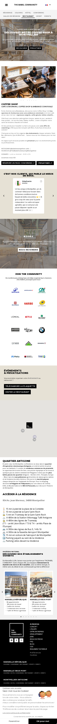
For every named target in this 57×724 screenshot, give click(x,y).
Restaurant (28, 16)
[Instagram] (21, 640)
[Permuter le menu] (7, 4)
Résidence (7, 13)
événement (33, 378)
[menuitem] (48, 4)
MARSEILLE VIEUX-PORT (14, 671)
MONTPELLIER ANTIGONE (15, 680)
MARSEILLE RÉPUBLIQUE (15, 662)
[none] (48, 4)
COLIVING (6, 664)
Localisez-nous (8, 158)
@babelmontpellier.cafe (19, 149)
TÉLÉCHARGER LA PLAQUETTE (20, 386)
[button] (4, 82)
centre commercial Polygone (26, 473)
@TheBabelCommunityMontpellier (22, 151)
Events (47, 16)
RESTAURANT (24, 664)
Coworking (38, 13)
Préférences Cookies (35, 653)
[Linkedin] (11, 640)
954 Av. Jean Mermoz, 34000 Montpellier (24, 500)
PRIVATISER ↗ (45, 163)
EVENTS (38, 664)
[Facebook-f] (16, 640)
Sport (39, 16)
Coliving (19, 13)
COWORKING (15, 664)
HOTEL (13, 673)
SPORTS (31, 664)
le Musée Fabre (13, 486)
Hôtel (28, 13)
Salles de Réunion (11, 16)
